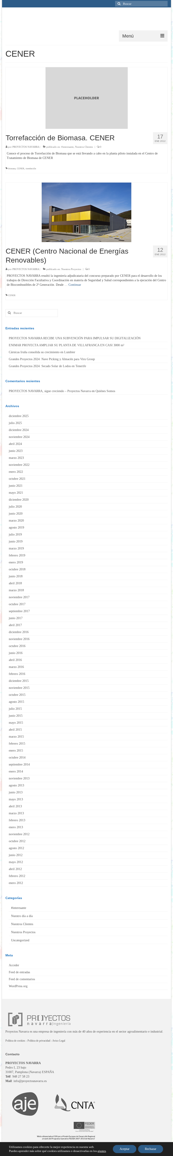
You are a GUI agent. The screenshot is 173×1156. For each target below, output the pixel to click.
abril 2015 (15, 729)
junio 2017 (16, 618)
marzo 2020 (16, 520)
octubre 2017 (17, 604)
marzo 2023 (16, 458)
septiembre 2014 (19, 764)
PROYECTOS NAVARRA (25, 146)
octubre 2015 (17, 694)
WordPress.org (18, 986)
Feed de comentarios (22, 979)
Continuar (74, 284)
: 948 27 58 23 (17, 1076)
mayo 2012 (16, 862)
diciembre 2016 (19, 632)
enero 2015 (16, 750)
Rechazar (150, 1149)
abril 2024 (15, 444)
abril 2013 (15, 806)
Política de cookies (15, 1040)
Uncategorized (20, 940)
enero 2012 (16, 883)
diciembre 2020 (19, 499)
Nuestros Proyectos (71, 269)
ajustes (102, 1151)
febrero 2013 (17, 820)
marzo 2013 (16, 813)
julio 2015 (15, 708)
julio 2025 (15, 423)
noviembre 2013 (19, 778)
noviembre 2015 (19, 688)
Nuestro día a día (22, 916)
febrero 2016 (17, 674)
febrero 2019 (17, 555)
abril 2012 (15, 869)
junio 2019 (16, 541)
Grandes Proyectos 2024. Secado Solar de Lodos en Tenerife (47, 366)
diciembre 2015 (19, 681)
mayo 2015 (16, 722)
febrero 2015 (17, 743)
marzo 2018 (16, 590)
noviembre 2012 (19, 834)
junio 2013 (16, 792)
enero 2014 (16, 771)
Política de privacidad (38, 1040)
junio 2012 (16, 855)
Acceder (14, 965)
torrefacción (31, 168)
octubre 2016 (17, 646)
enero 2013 (16, 827)
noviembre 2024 (19, 437)
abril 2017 (15, 625)
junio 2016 (16, 653)
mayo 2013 (16, 799)
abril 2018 (15, 583)
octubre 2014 (17, 757)
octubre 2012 (17, 841)
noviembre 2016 (19, 639)
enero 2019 (16, 562)
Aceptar (125, 1149)
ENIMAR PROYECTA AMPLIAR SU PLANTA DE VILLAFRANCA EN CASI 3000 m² (66, 345)
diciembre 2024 (19, 430)
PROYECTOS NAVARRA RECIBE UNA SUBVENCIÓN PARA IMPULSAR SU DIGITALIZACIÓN (75, 338)
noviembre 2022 (19, 464)
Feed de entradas (19, 972)
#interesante (67, 146)
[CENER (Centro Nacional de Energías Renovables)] (86, 212)
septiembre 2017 (19, 611)
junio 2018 (16, 576)
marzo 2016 (16, 667)
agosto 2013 (16, 785)
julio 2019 (15, 534)
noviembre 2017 (19, 597)
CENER (20, 168)
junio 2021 (16, 485)
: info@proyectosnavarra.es (26, 1081)
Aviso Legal (58, 1040)
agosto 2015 (16, 701)
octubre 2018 (17, 569)
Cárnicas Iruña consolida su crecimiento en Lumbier (42, 352)
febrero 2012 (17, 876)
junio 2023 (16, 451)
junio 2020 (16, 513)
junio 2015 (16, 715)
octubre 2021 (17, 478)
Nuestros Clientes (84, 146)
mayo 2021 (16, 492)
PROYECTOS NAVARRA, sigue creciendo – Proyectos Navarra (50, 391)
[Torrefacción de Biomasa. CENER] (87, 97)
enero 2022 (16, 471)
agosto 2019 (16, 527)
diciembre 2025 (19, 416)
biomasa (12, 168)
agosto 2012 (16, 848)
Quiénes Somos (105, 391)
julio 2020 (15, 506)
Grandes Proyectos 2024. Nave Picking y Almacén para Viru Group (52, 359)
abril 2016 (15, 660)
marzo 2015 (16, 736)
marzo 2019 (16, 548)
